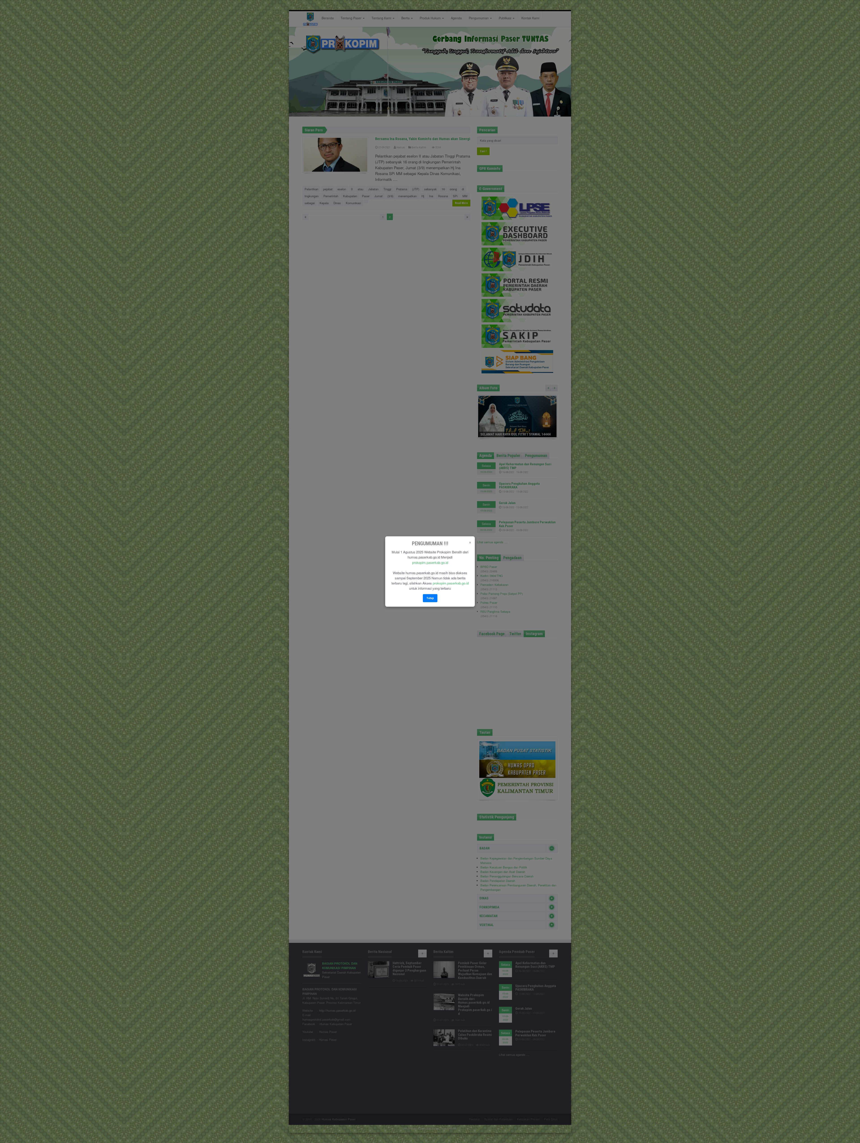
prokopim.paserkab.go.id (430, 562)
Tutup (430, 598)
